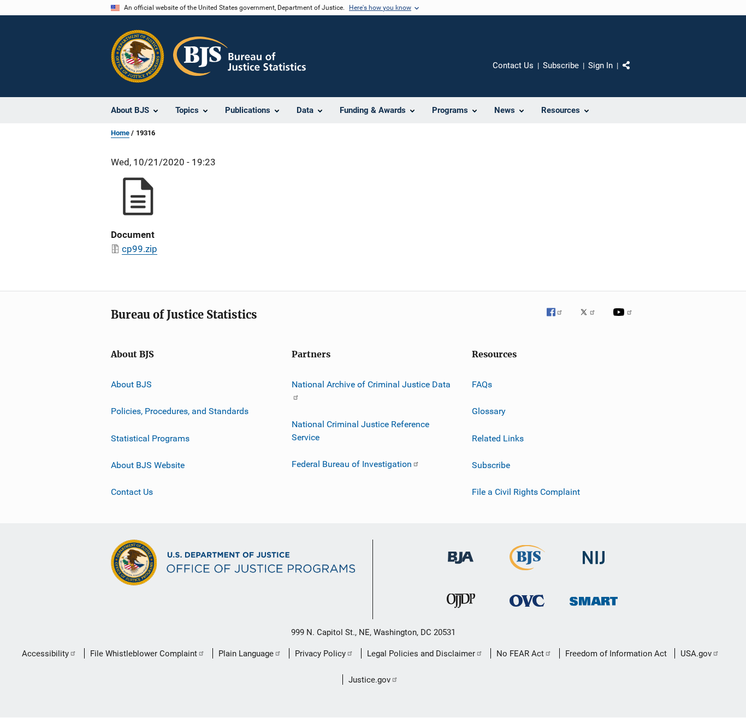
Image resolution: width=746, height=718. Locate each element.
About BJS (131, 384)
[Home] (239, 56)
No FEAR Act (520, 654)
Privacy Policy (320, 654)
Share (635, 73)
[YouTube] (624, 320)
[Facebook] (559, 320)
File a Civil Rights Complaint (526, 492)
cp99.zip (139, 248)
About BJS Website (148, 465)
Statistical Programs (150, 438)
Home (120, 133)
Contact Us (513, 65)
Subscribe (561, 65)
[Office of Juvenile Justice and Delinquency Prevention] (461, 610)
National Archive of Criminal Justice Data (371, 384)
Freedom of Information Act (616, 654)
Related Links (498, 438)
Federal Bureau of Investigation (352, 464)
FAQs (482, 384)
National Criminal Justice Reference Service (360, 430)
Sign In (600, 65)
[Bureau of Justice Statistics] (527, 572)
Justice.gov (369, 680)
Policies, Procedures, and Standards (179, 411)
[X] (591, 320)
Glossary (489, 411)
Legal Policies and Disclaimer (421, 654)
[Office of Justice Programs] (137, 56)
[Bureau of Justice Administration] (460, 566)
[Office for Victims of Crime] (527, 609)
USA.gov (696, 654)
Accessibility (45, 654)
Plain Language (246, 654)
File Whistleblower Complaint (143, 654)
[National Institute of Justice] (594, 566)
